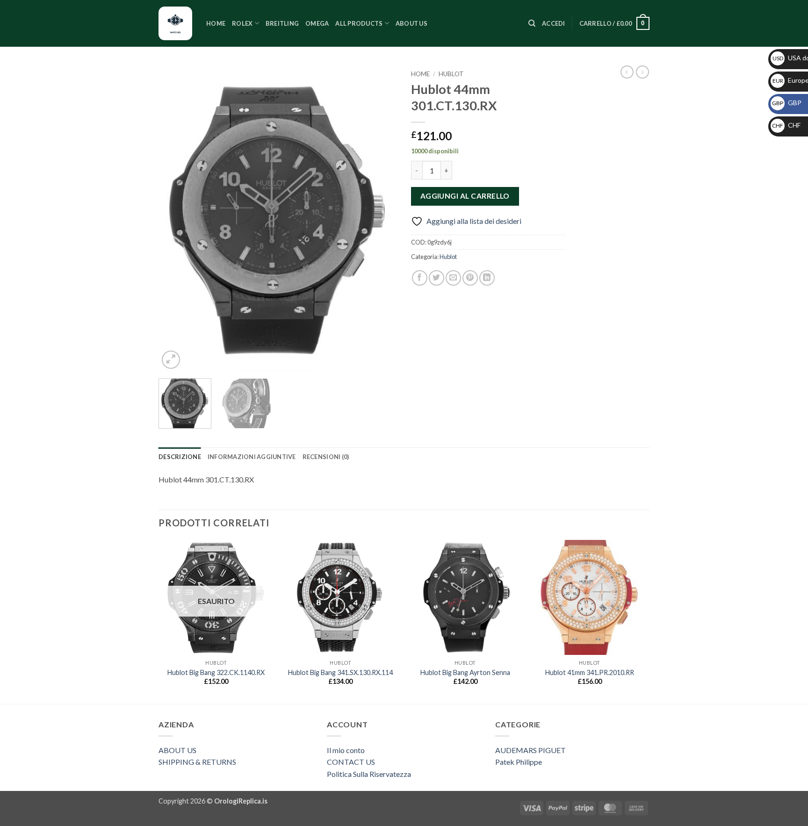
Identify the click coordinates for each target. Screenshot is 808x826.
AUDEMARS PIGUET (530, 750)
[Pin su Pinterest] (470, 278)
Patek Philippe (518, 761)
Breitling (282, 23)
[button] (553, 23)
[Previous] (174, 218)
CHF (786, 125)
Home (215, 23)
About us (411, 23)
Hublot (451, 74)
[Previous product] (642, 72)
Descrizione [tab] (180, 456)
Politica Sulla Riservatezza (369, 773)
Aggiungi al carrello (465, 196)
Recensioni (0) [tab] (326, 456)
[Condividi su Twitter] (436, 278)
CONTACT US (351, 761)
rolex (242, 23)
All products (358, 23)
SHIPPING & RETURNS (197, 761)
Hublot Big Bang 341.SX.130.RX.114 (340, 672)
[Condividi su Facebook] (419, 278)
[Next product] (627, 72)
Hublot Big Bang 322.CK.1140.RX (216, 672)
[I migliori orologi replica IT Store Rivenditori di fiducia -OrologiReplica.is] (175, 23)
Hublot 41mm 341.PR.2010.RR (589, 672)
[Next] (380, 218)
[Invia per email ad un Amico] (453, 278)
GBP (786, 103)
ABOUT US (177, 750)
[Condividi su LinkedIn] (487, 278)
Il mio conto (346, 750)
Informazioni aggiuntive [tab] (252, 456)
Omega (317, 23)
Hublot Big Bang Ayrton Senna (465, 672)
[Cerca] (531, 23)
